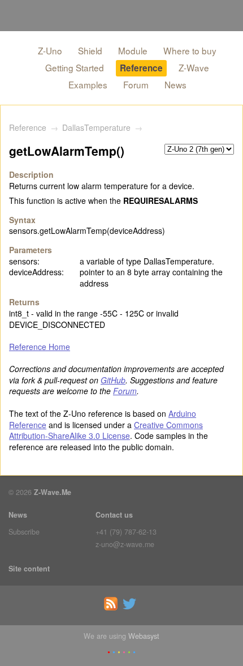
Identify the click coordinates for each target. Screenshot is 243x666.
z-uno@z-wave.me (125, 544)
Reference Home (39, 346)
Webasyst (143, 636)
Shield (90, 50)
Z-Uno (50, 50)
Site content (29, 568)
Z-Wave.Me (52, 492)
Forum (136, 84)
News (175, 84)
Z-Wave (194, 67)
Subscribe (24, 532)
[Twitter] (131, 608)
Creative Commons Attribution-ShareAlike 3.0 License (106, 430)
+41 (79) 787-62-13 (126, 532)
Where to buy (189, 50)
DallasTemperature (96, 127)
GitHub (113, 380)
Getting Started (74, 67)
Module (132, 50)
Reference (141, 68)
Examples (87, 84)
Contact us (114, 515)
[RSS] (112, 608)
